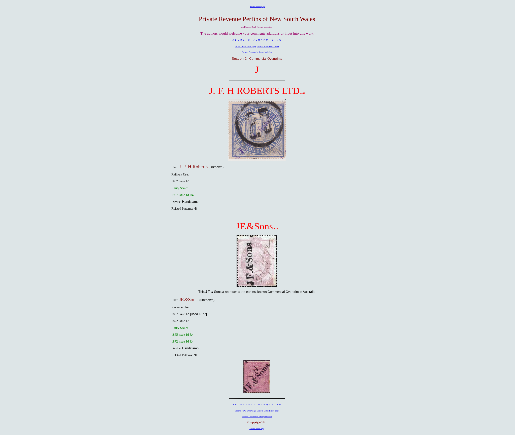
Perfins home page (257, 6)
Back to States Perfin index (268, 46)
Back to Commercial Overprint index (257, 52)
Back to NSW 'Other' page (245, 46)
